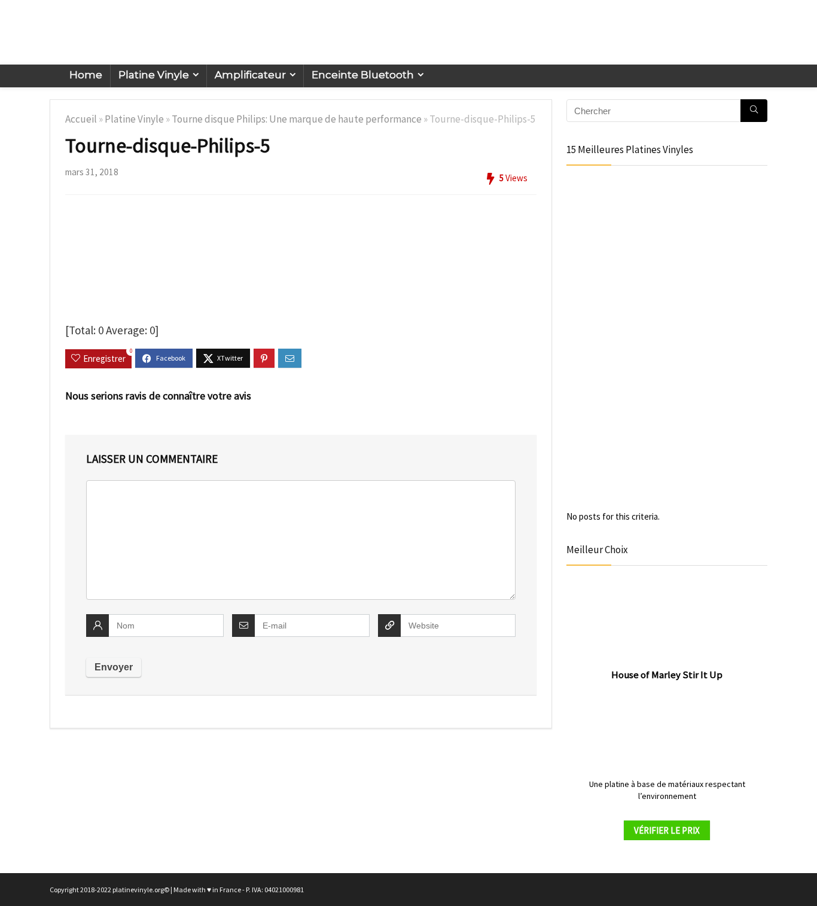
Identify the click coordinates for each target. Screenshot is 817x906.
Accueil (81, 119)
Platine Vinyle (153, 75)
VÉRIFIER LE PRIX (667, 830)
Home (85, 75)
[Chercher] (753, 110)
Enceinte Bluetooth (363, 75)
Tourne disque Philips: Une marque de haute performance (297, 119)
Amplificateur (250, 75)
